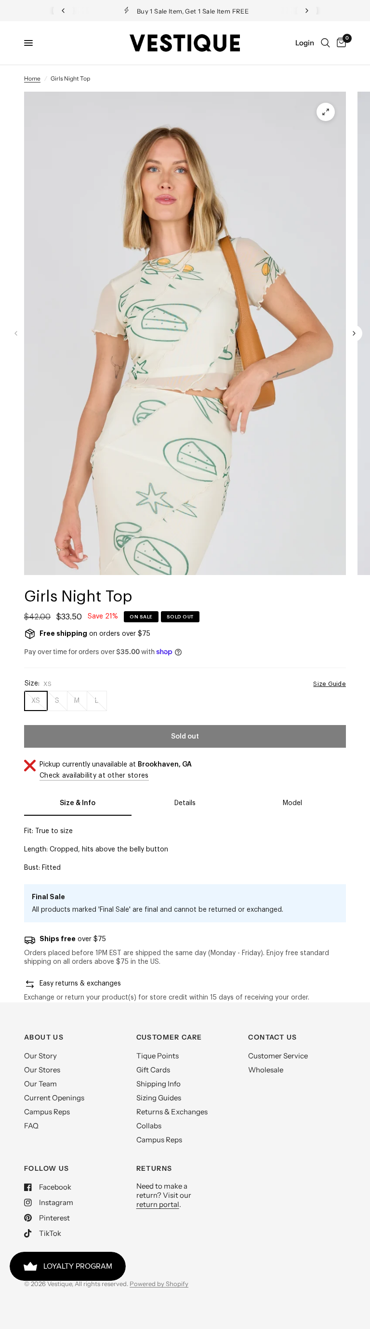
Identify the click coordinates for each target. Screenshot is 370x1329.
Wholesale (265, 1069)
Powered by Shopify (159, 1284)
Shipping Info (158, 1083)
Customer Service (278, 1055)
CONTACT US (272, 1037)
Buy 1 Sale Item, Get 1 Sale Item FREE (193, 11)
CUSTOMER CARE (169, 1037)
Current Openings (54, 1097)
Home (32, 78)
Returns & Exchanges (172, 1111)
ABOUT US (44, 1037)
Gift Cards (153, 1069)
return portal (157, 1204)
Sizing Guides (158, 1097)
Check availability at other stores (94, 775)
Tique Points (157, 1055)
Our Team (40, 1083)
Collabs (148, 1125)
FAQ (31, 1125)
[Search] (325, 43)
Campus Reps (47, 1111)
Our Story (40, 1055)
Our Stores (42, 1069)
